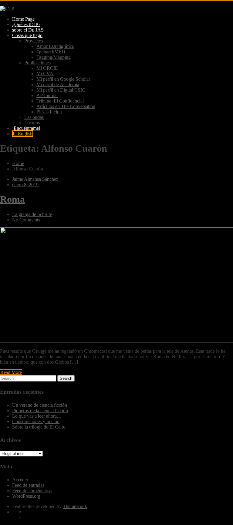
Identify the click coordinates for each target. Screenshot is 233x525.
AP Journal (47, 95)
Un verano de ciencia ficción (39, 405)
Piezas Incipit (49, 111)
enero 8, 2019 (25, 184)
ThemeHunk (75, 506)
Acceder (20, 479)
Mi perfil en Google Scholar (63, 79)
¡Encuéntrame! (26, 128)
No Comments (26, 219)
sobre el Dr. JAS (28, 29)
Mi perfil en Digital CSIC (60, 90)
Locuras (32, 122)
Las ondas (34, 117)
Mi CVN (45, 73)
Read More (11, 372)
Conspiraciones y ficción (35, 421)
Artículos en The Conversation (65, 106)
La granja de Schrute (32, 214)
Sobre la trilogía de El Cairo (39, 426)
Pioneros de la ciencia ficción (40, 410)
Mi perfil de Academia (57, 84)
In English (22, 133)
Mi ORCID (47, 68)
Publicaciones (37, 62)
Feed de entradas (28, 485)
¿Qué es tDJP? (26, 24)
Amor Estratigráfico (55, 46)
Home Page (23, 19)
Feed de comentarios (32, 490)
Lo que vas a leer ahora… (37, 416)
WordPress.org (26, 496)
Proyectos (33, 40)
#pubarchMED (50, 51)
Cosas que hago (27, 35)
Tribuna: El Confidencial (60, 100)
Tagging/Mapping (53, 57)
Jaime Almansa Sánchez (35, 179)
